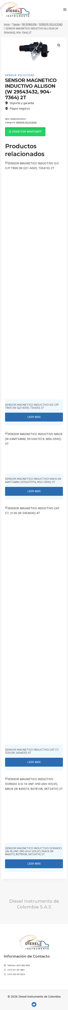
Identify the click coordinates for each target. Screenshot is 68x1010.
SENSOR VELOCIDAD (20, 75)
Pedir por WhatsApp (26, 132)
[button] (59, 45)
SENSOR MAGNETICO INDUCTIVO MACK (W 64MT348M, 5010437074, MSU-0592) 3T (33, 480)
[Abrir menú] (65, 9)
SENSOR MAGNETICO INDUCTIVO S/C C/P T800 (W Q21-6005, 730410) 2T (32, 406)
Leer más (34, 417)
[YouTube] (34, 1004)
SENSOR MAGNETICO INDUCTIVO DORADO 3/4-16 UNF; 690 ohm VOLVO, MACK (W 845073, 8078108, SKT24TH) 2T (33, 851)
